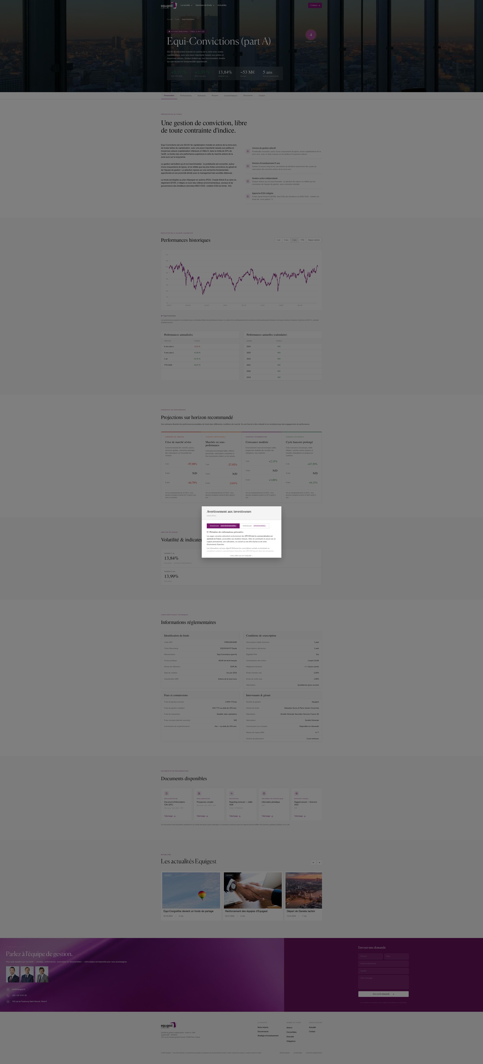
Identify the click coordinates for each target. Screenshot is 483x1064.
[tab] (223, 525)
